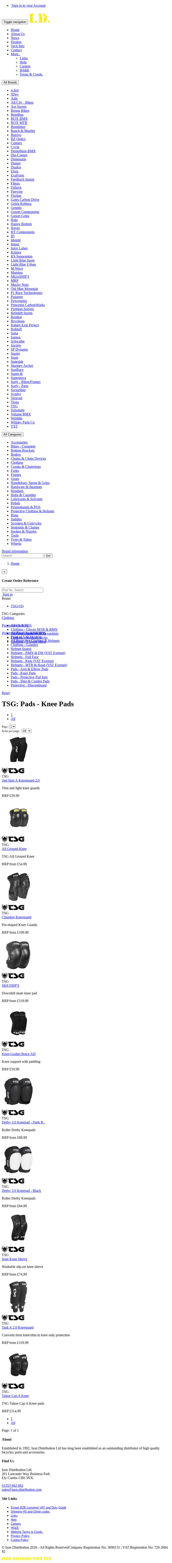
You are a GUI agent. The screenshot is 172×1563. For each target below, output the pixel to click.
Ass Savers (18, 106)
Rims (14, 515)
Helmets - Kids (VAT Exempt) (32, 661)
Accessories (19, 442)
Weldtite (16, 418)
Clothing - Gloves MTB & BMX (34, 629)
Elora (14, 171)
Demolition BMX (23, 151)
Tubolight (17, 410)
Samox (16, 337)
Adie (14, 98)
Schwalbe (18, 341)
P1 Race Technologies (26, 293)
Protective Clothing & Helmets (32, 511)
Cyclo (15, 147)
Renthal (16, 317)
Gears (15, 479)
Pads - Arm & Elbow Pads (29, 669)
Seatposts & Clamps (25, 527)
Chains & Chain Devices (28, 458)
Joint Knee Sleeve (14, 1259)
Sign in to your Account (28, 5)
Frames (16, 475)
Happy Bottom (21, 224)
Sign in (7, 594)
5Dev (15, 94)
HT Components (22, 232)
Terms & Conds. (31, 74)
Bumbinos (18, 127)
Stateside (17, 361)
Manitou (17, 272)
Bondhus (17, 115)
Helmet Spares (21, 649)
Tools (15, 535)
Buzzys (16, 135)
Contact (16, 50)
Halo (14, 220)
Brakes (16, 454)
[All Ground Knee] (18, 834)
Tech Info (17, 46)
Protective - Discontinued (29, 685)
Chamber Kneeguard (16, 917)
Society (16, 345)
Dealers (16, 42)
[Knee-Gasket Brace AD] (18, 1039)
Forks (15, 471)
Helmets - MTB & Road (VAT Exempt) (39, 665)
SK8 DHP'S (10, 985)
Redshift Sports (21, 313)
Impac (15, 244)
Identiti (16, 240)
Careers (25, 66)
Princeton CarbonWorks (28, 305)
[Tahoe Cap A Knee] (18, 1381)
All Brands (10, 82)
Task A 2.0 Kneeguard (18, 1327)
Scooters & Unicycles (26, 523)
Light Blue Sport (22, 260)
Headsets (17, 491)
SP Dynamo (19, 349)
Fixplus (16, 195)
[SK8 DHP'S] (18, 971)
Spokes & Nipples (24, 531)
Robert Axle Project (25, 325)
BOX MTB (19, 123)
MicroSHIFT (20, 276)
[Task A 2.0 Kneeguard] (18, 1312)
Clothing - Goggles (24, 645)
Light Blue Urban (23, 264)
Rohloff (16, 329)
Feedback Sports (22, 179)
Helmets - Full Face (25, 657)
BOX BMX (19, 119)
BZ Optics (18, 139)
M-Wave (17, 268)
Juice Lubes (19, 248)
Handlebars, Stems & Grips (30, 483)
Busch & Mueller (23, 131)
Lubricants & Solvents (26, 499)
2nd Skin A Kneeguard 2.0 (21, 780)
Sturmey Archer (22, 366)
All (13, 719)
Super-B (17, 374)
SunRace (17, 370)
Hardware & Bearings (26, 487)
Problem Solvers (22, 309)
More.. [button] (15, 54)
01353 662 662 (12, 1485)
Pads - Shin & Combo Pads (30, 681)
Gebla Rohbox (21, 204)
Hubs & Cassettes (23, 495)
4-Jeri (15, 90)
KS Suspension (21, 256)
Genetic (16, 208)
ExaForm (17, 175)
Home (15, 30)
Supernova (18, 378)
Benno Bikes (20, 110)
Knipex (16, 252)
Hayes (15, 228)
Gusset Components (25, 212)
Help (23, 62)
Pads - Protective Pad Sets (29, 677)
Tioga (15, 402)
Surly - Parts (19, 386)
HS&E (24, 70)
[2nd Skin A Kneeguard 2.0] (18, 765)
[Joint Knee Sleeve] (18, 1244)
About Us (18, 34)
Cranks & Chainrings (26, 467)
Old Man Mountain (24, 289)
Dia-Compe (19, 155)
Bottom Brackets (22, 450)
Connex (16, 143)
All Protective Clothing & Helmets (35, 641)
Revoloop (18, 321)
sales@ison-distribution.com (22, 1489)
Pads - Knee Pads (23, 673)
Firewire (17, 191)
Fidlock (16, 187)
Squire (15, 353)
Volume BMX (21, 414)
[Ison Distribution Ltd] (39, 22)
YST (14, 426)
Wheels (16, 543)
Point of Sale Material (26, 637)
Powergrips (19, 301)
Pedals (15, 503)
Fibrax (15, 183)
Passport (17, 297)
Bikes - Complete (23, 446)
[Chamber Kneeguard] (18, 902)
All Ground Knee (14, 849)
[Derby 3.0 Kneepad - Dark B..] (18, 1107)
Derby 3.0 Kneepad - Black (21, 1191)
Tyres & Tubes (21, 539)
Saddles (16, 519)
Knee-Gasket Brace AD (19, 1054)
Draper (16, 163)
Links (24, 58)
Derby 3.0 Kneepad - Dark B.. (23, 1122)
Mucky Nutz (20, 285)
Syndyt (16, 394)
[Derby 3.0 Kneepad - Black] (18, 1176)
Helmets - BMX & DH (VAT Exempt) (38, 653)
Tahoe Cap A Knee (15, 1396)
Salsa (14, 333)
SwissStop (18, 390)
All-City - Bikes (22, 102)
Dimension (18, 159)
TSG (14, 406)
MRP (14, 281)
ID (13, 236)
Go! (48, 555)
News (15, 38)
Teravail (16, 398)
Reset (6, 693)
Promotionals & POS (26, 507)
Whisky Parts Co (23, 422)
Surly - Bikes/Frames (26, 382)
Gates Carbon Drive (25, 200)
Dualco (16, 167)
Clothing (17, 462)
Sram (14, 357)
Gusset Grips (20, 216)
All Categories (13, 434)
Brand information (15, 551)
